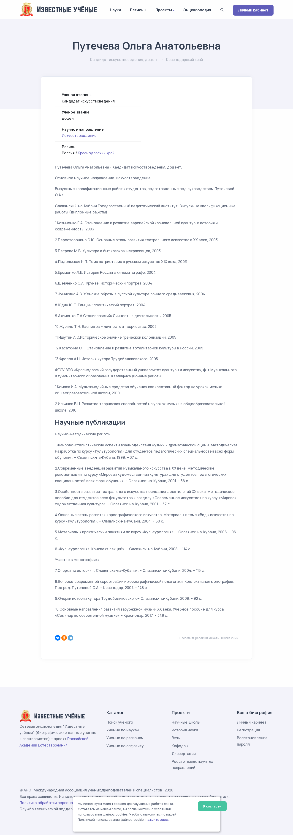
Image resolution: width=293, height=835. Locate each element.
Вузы (176, 737)
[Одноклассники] (64, 638)
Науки (115, 9)
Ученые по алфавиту (125, 745)
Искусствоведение (79, 135)
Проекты (163, 9)
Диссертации (184, 753)
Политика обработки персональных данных (59, 802)
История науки (185, 730)
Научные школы (186, 722)
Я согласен (212, 806)
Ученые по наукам (122, 730)
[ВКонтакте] (57, 638)
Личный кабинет (253, 10)
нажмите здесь (158, 820)
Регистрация (248, 730)
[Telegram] (70, 638)
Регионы (138, 9)
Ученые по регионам (125, 737)
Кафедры (180, 745)
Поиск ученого (119, 722)
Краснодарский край (96, 152)
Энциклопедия (197, 9)
